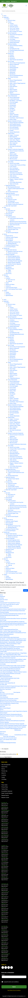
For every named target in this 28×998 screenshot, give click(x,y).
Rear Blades (12, 110)
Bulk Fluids (8, 231)
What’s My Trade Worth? (11, 206)
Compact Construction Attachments (18, 160)
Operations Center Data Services (15, 251)
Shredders (12, 108)
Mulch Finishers (13, 89)
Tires (11, 147)
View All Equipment (5, 764)
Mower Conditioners (14, 64)
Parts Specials (9, 213)
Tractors (9, 22)
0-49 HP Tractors (13, 25)
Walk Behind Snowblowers (16, 173)
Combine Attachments (15, 41)
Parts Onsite (10, 226)
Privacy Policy (4, 787)
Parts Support (9, 215)
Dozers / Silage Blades (15, 138)
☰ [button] (26, 5)
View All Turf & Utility (14, 163)
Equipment (6, 17)
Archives (2, 757)
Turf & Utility (10, 162)
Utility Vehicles (13, 176)
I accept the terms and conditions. (11, 981)
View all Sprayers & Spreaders (16, 122)
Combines (12, 36)
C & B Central (11, 212)
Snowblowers (13, 105)
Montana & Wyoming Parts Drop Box (18, 223)
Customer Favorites (12, 199)
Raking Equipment (14, 67)
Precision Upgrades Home (14, 256)
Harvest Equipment (12, 33)
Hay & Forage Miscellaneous (16, 75)
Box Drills (12, 52)
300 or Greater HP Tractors (16, 31)
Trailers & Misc (11, 133)
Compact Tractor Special (13, 195)
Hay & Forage (11, 61)
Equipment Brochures (10, 185)
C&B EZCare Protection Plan (14, 242)
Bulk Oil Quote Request (13, 232)
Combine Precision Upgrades (14, 264)
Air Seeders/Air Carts (14, 48)
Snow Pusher (13, 103)
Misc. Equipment (13, 143)
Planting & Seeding (12, 44)
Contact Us (8, 286)
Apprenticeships (9, 295)
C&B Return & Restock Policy (14, 228)
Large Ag (10, 281)
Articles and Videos (10, 284)
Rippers (11, 92)
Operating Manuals (12, 243)
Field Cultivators (13, 86)
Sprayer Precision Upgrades (14, 262)
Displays (12, 55)
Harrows (12, 88)
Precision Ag (10, 53)
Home (5, 15)
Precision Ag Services (13, 253)
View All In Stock (11, 20)
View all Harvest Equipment (16, 34)
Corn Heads (12, 39)
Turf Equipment (11, 201)
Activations (12, 58)
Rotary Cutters (13, 119)
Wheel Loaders (13, 154)
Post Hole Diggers (14, 102)
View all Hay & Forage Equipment (17, 63)
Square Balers (13, 69)
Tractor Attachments (12, 96)
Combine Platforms (14, 37)
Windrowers (12, 72)
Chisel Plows (13, 81)
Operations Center (10, 265)
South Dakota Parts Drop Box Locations (9, 698)
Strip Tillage (12, 85)
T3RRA (9, 270)
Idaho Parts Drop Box (15, 224)
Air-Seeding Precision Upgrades (15, 261)
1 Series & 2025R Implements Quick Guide (9, 678)
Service (5, 234)
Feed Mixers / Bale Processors (17, 118)
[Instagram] (8, 967)
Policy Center (4, 785)
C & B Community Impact (11, 287)
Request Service (9, 235)
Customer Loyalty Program (12, 237)
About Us (6, 275)
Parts (5, 207)
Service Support (9, 240)
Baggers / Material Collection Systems (18, 672)
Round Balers (13, 70)
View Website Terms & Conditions (14, 990)
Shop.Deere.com (11, 210)
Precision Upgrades (10, 254)
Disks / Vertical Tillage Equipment (17, 83)
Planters (12, 47)
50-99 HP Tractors (14, 26)
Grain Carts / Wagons (15, 140)
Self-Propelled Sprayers (15, 124)
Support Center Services (11, 250)
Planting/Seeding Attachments (17, 50)
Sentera (9, 272)
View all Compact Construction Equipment (9, 659)
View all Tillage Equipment (16, 80)
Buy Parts (8, 209)
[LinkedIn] (2, 967)
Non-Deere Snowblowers (15, 146)
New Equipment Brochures (14, 187)
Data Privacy (8, 273)
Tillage (9, 78)
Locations (8, 278)
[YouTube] (5, 967)
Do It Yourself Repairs (10, 246)
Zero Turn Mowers (14, 168)
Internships (8, 294)
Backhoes (12, 113)
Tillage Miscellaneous (15, 94)
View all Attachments (14, 97)
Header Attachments (14, 42)
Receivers (12, 56)
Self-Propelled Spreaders (15, 125)
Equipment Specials (10, 193)
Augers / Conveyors (14, 135)
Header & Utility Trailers (15, 141)
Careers (5, 290)
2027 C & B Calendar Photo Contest (14, 289)
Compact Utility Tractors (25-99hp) (18, 165)
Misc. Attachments (14, 116)
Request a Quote (5, 797)
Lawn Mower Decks (14, 177)
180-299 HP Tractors (14, 30)
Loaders (11, 111)
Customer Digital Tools (13, 229)
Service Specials (9, 239)
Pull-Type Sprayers (14, 127)
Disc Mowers (13, 66)
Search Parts (4, 766)
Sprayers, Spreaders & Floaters (15, 121)
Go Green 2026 (9, 198)
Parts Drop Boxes (12, 217)
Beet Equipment (13, 136)
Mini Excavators (13, 158)
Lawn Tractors (13, 166)
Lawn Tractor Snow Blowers (16, 174)
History (7, 276)
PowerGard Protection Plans (12, 245)
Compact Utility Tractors (13, 202)
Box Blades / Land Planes (16, 100)
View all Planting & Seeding (16, 45)
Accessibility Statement (6, 791)
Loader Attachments (14, 99)
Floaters (11, 130)
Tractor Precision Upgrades (14, 257)
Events (7, 283)
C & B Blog (3, 779)
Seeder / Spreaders (14, 114)
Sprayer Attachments (14, 132)
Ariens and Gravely (14, 184)
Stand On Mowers (14, 171)
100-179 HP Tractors (14, 28)
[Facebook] (11, 967)
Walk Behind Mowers (14, 169)
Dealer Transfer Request (6, 793)
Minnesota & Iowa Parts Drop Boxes (18, 221)
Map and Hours (4, 805)
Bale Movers (12, 74)
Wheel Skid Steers (14, 155)
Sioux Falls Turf (11, 279)
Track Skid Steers (14, 157)
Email (3, 974)
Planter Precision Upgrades (14, 259)
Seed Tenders (13, 144)
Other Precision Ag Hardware (16, 59)
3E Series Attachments (13, 191)
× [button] (1, 298)
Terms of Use (4, 789)
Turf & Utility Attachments (16, 182)
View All (9, 196)
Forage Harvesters (14, 77)
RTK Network (9, 267)
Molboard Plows (13, 91)
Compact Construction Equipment (15, 149)
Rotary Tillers (13, 107)
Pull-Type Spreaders (14, 129)
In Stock (7, 19)
